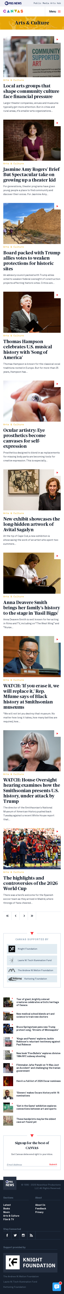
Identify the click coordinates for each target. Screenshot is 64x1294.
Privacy (39, 1212)
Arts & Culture (13, 80)
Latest (7, 1205)
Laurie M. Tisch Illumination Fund (20, 1282)
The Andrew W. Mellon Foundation (21, 1276)
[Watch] (32, 56)
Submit (53, 1165)
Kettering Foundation (14, 1287)
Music (6, 1212)
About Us (40, 1205)
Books (6, 1209)
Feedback (40, 1209)
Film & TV (8, 1219)
